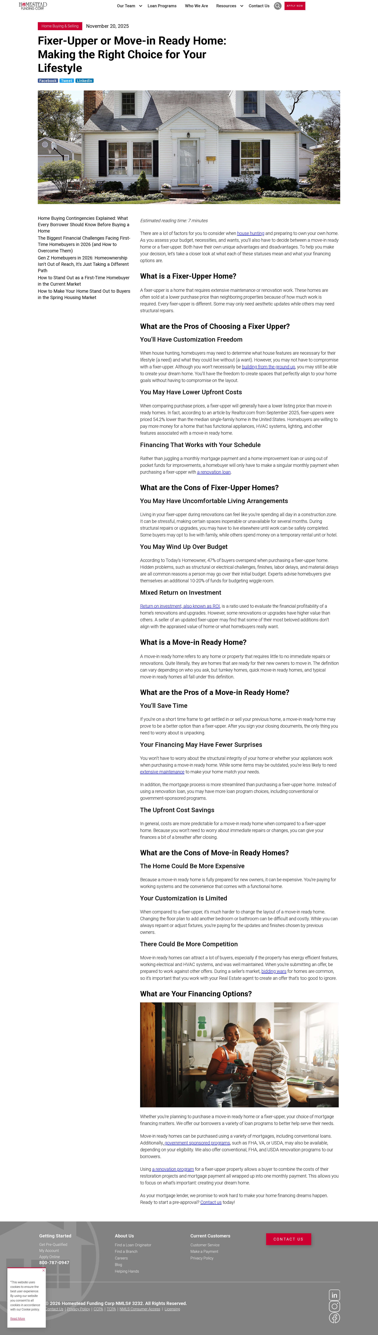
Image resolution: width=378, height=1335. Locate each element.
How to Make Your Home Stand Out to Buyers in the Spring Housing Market (84, 294)
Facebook (48, 80)
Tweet (66, 80)
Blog (118, 1264)
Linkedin (84, 80)
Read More (17, 1318)
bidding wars (273, 971)
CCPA (98, 1309)
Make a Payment (204, 1251)
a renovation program (173, 1169)
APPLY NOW (295, 5)
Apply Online (49, 1257)
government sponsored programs (197, 1143)
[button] (128, 6)
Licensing (172, 1309)
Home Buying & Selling (60, 26)
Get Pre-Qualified (53, 1244)
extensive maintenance (162, 772)
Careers (121, 1258)
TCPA (111, 1309)
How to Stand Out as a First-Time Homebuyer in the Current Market (84, 281)
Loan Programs (162, 5)
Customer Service (205, 1245)
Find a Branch (126, 1251)
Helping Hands (127, 1271)
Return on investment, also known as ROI (180, 606)
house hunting (250, 233)
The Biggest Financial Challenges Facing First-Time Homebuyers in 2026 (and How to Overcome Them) (84, 244)
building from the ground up (268, 367)
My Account (49, 1250)
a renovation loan (214, 472)
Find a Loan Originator (133, 1245)
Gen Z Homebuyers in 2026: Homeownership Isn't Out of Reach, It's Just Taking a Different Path (83, 264)
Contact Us (259, 5)
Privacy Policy (201, 1258)
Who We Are (196, 5)
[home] (33, 6)
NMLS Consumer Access (140, 1309)
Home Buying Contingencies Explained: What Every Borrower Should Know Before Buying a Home (83, 225)
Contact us (211, 1202)
